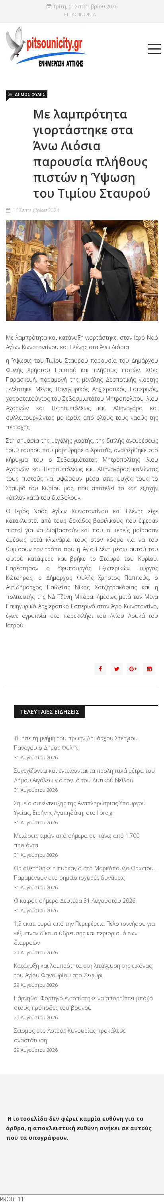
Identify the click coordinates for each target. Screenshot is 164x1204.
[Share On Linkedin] (149, 669)
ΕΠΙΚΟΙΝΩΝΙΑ (80, 14)
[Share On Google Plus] (133, 669)
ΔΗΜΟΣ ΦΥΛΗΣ (30, 94)
